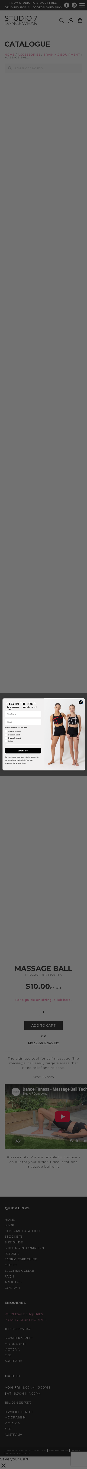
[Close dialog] (81, 702)
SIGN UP (23, 750)
